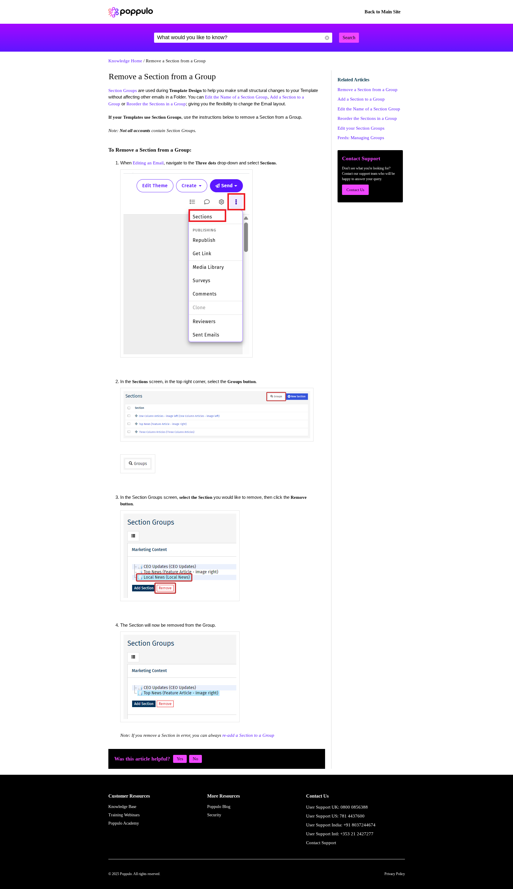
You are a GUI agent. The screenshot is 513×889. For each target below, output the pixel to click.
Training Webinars (124, 815)
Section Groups (122, 90)
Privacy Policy (394, 874)
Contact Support (321, 842)
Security (214, 815)
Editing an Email (148, 163)
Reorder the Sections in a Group (156, 103)
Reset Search (327, 37)
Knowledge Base (122, 806)
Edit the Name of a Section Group (236, 97)
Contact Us (355, 190)
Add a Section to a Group (361, 99)
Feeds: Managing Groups (361, 137)
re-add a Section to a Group (248, 735)
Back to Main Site (382, 11)
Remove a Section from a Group (368, 89)
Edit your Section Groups (361, 128)
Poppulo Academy (123, 823)
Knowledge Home (125, 60)
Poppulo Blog (218, 806)
